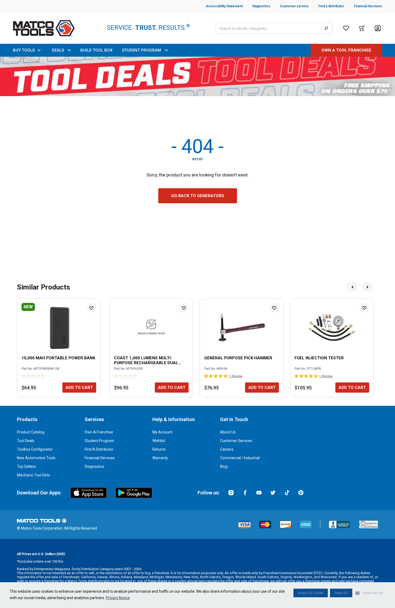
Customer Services (236, 441)
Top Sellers (26, 466)
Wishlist (158, 441)
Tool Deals (25, 441)
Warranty (160, 458)
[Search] (326, 28)
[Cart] (361, 28)
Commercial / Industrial (240, 458)
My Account (162, 432)
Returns (159, 449)
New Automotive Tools (36, 458)
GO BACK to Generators (197, 195)
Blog (224, 466)
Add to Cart (79, 387)
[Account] (377, 28)
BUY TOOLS (24, 50)
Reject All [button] (341, 593)
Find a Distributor (99, 449)
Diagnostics (94, 466)
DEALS (58, 50)
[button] (369, 593)
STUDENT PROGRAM (141, 50)
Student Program (99, 441)
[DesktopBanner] (197, 76)
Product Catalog (30, 432)
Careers (227, 449)
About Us (228, 432)
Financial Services (100, 458)
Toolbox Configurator (35, 449)
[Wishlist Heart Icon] (91, 308)
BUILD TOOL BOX (96, 50)
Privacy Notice (118, 598)
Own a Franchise (99, 432)
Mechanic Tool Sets (33, 475)
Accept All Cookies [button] (310, 593)
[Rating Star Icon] (23, 376)
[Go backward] (352, 287)
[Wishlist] (346, 28)
